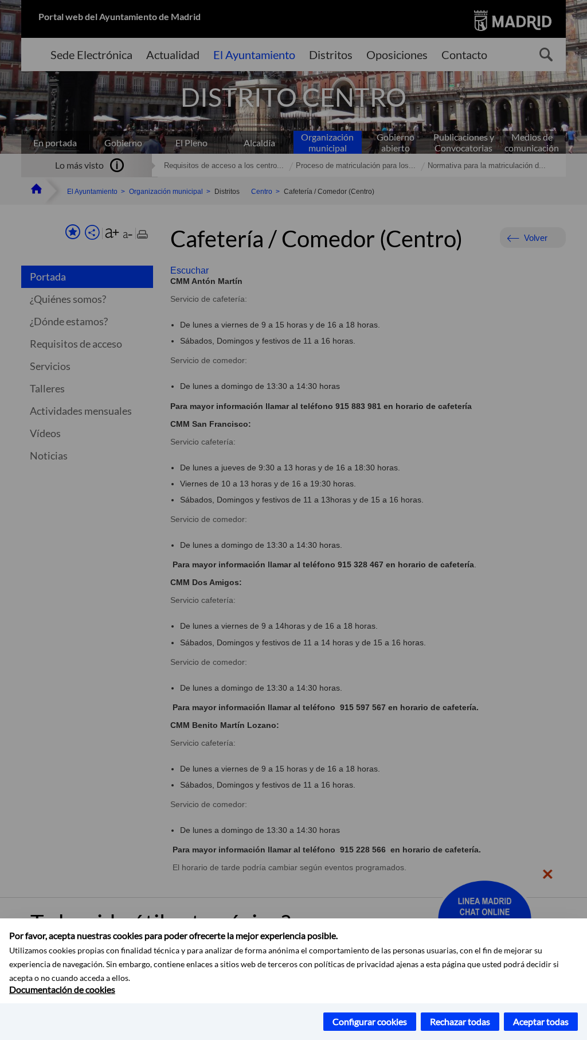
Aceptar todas (541, 1021)
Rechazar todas (460, 1021)
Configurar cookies (369, 1021)
